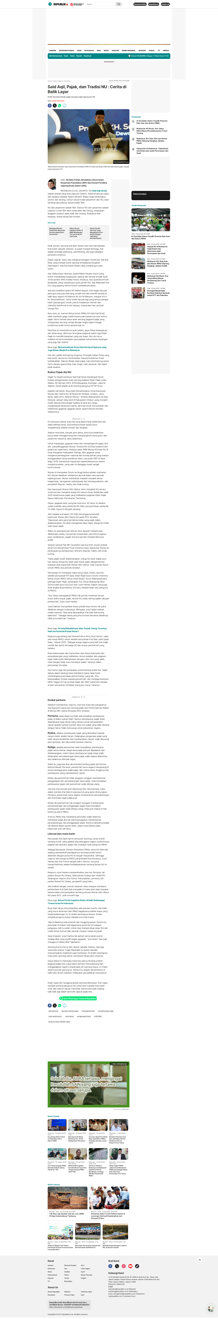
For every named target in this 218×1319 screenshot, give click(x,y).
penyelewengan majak (105, 1011)
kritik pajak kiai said (88, 1011)
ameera (52, 50)
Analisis (67, 1272)
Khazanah (51, 1268)
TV (159, 50)
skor (79, 50)
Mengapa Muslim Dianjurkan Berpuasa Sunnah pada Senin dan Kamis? (57, 231)
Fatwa (72, 56)
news (106, 50)
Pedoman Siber (86, 1292)
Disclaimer (51, 1295)
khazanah (89, 50)
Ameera (50, 1265)
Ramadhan (68, 1281)
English (83, 1278)
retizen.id (165, 4)
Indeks (166, 50)
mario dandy (69, 1016)
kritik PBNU (98, 1016)
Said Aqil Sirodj (99, 191)
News (50, 1272)
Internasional (52, 1275)
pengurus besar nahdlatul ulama (59, 1022)
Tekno (66, 1275)
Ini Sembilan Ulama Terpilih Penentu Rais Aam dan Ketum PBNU (151, 122)
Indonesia (67, 81)
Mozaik (79, 56)
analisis (115, 50)
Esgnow (51, 1278)
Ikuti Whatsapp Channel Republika (79, 998)
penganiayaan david (83, 1016)
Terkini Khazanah (138, 205)
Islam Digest (58, 81)
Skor (82, 1265)
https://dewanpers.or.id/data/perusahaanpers (66, 1307)
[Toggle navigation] (50, 4)
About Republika (54, 1292)
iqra (99, 50)
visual (152, 50)
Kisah (66, 56)
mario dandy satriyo (55, 1016)
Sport (83, 1272)
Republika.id (153, 4)
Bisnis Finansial (129, 50)
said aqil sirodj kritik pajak (69, 1011)
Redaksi (67, 1292)
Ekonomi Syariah (66, 50)
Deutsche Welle (140, 4)
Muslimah (87, 56)
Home (50, 81)
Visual (66, 1278)
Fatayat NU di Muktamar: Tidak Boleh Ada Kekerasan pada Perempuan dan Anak (152, 150)
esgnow (142, 50)
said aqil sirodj (53, 1011)
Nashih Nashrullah (57, 101)
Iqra (65, 1268)
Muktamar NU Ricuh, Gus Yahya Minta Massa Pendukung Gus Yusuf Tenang (151, 130)
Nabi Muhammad (55, 56)
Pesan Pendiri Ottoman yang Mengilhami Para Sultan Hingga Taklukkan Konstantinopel (96, 233)
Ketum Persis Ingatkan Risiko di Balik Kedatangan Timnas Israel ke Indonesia (76, 232)
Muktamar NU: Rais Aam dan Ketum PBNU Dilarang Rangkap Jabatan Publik (151, 140)
